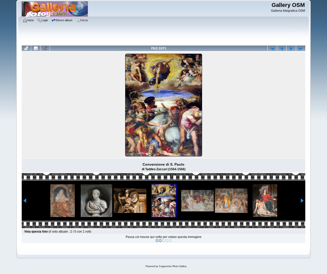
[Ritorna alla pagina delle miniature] (26, 48)
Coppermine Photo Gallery (173, 266)
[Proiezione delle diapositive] (45, 48)
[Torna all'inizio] (272, 48)
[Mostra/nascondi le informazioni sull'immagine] (35, 48)
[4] (167, 240)
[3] (163, 240)
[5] (170, 240)
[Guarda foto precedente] (281, 48)
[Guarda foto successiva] (291, 48)
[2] (160, 240)
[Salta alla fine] (300, 48)
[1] (157, 240)
